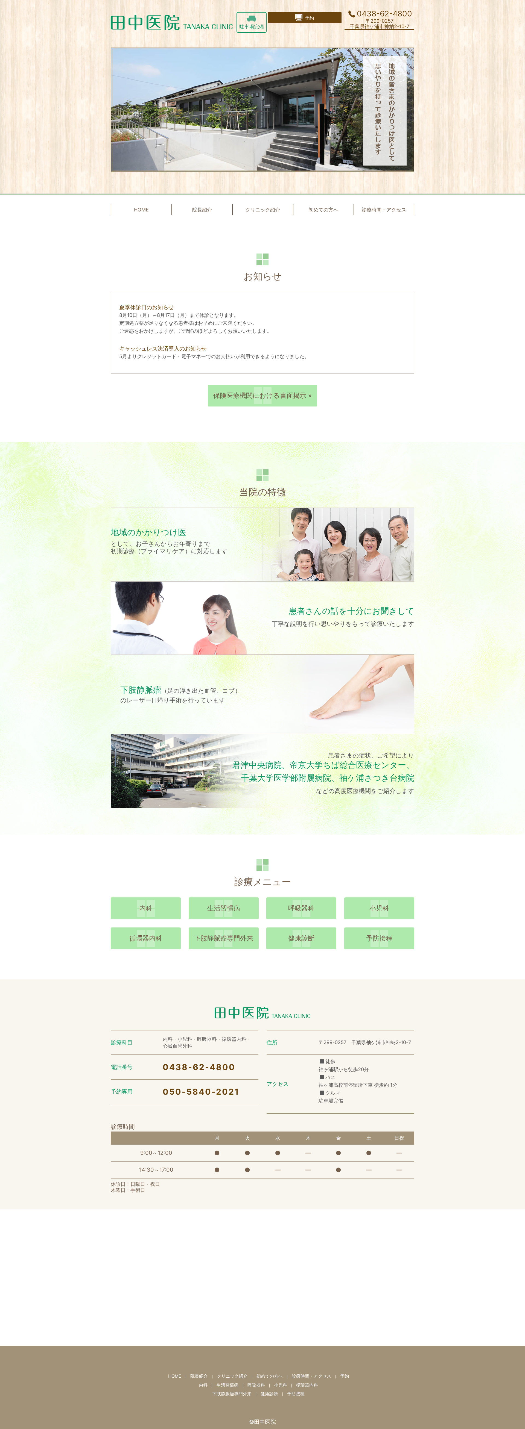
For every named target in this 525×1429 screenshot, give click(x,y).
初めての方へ (323, 210)
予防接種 (379, 938)
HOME (141, 210)
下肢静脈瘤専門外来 (223, 938)
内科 (145, 908)
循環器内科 (145, 938)
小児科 (379, 908)
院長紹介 (202, 210)
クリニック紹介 (263, 210)
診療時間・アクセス (384, 210)
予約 (344, 1376)
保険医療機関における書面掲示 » (262, 395)
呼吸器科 (301, 908)
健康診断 (301, 938)
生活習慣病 (223, 908)
